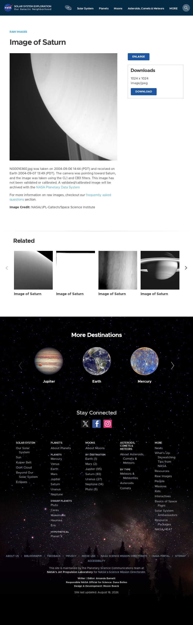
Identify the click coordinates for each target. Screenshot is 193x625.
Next (186, 268)
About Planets (61, 448)
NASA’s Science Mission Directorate (121, 572)
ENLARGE (138, 56)
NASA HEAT (163, 529)
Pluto (54, 505)
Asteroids (127, 483)
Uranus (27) (93, 479)
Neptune (57, 494)
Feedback (54, 556)
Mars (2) (91, 464)
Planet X (57, 536)
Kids (158, 491)
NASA (8, 7)
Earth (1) (91, 459)
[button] (173, 8)
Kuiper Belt (23, 462)
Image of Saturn (27, 294)
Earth (96, 381)
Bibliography (33, 556)
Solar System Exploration (33, 5)
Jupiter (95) (93, 469)
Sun (18, 457)
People (160, 481)
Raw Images (18, 31)
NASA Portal (161, 556)
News (159, 448)
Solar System (25, 443)
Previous (6, 268)
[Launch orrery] (68, 9)
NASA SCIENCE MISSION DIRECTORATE (124, 556)
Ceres (55, 510)
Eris (53, 525)
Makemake (58, 515)
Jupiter (49, 381)
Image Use (88, 556)
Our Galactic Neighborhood (33, 10)
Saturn (55, 484)
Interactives (163, 496)
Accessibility (96, 561)
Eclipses (21, 482)
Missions (160, 486)
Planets (56, 443)
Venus (55, 464)
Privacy (71, 556)
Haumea (56, 520)
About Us (12, 556)
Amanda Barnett (105, 578)
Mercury (145, 381)
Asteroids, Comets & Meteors (127, 446)
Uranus (56, 489)
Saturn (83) (93, 474)
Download (143, 91)
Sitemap (180, 556)
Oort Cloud (24, 467)
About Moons (95, 448)
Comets (125, 488)
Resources (162, 471)
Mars (54, 474)
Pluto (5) (91, 489)
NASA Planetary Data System (58, 187)
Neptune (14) (94, 484)
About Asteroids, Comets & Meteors (132, 459)
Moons (90, 443)
